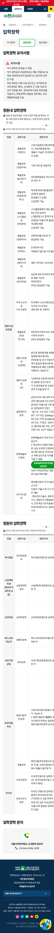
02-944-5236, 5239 (29, 848)
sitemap (49, 16)
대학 (6, 9)
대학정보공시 (15, 875)
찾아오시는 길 (38, 875)
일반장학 (43, 42)
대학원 (30, 9)
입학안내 (18, 9)
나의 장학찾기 (27, 25)
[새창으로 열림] (17, 916)
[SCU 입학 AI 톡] (46, 925)
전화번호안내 (26, 875)
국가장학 (11, 42)
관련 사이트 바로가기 (13, 893)
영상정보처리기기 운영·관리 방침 (27, 883)
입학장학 (42, 25)
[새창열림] (45, 9)
